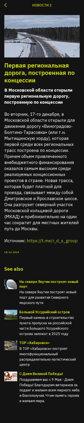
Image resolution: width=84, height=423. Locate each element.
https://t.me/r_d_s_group (52, 241)
